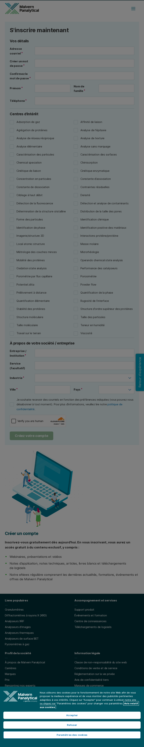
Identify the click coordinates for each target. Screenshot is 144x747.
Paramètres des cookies (72, 734)
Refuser (72, 724)
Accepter (72, 715)
